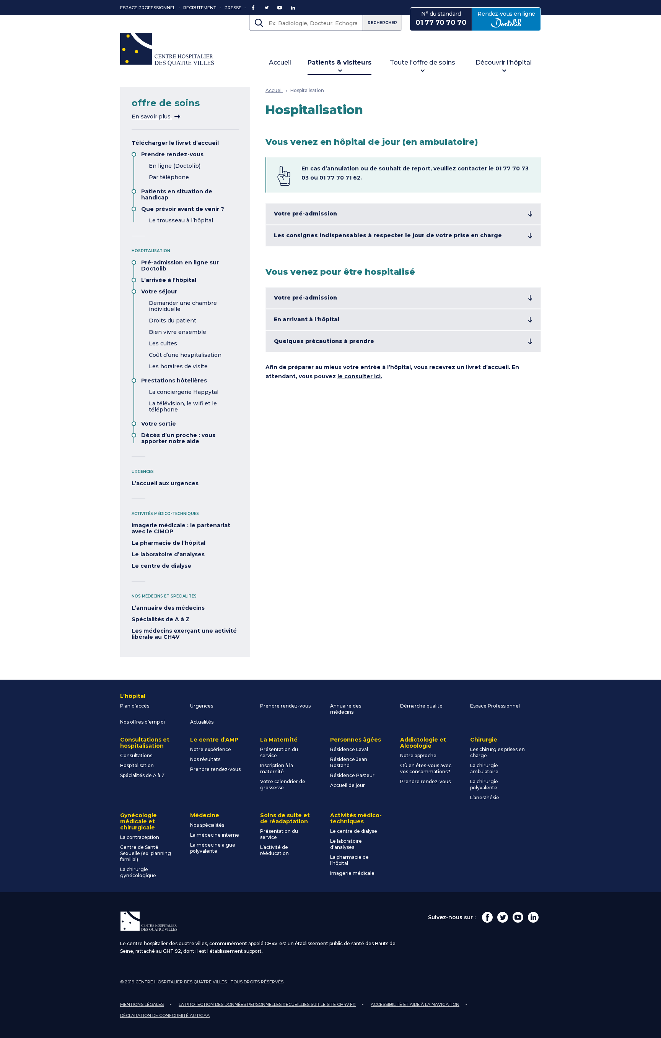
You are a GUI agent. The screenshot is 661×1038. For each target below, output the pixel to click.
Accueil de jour (347, 785)
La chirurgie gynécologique (138, 872)
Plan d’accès (134, 706)
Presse (233, 7)
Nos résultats (205, 759)
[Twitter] (502, 917)
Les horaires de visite (178, 366)
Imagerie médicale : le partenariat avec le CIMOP (181, 528)
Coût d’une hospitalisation (185, 354)
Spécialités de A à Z (160, 619)
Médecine (204, 815)
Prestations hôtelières (174, 380)
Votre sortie (158, 423)
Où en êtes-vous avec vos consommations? (425, 768)
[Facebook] (487, 917)
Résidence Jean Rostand (348, 762)
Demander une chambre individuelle (183, 306)
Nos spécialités (207, 825)
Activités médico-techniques (356, 818)
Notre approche (418, 755)
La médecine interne (214, 835)
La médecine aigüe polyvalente (212, 848)
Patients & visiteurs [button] (339, 62)
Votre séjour (159, 291)
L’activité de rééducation (274, 850)
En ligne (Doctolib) (174, 165)
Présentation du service (279, 752)
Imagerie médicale (352, 873)
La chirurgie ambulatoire (484, 768)
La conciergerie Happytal (183, 392)
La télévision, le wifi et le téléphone (183, 406)
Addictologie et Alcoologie (423, 742)
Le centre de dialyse (161, 565)
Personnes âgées (355, 739)
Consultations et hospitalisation (144, 742)
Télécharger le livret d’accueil (175, 142)
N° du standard (440, 18)
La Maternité (279, 739)
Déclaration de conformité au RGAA (165, 1015)
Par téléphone (169, 177)
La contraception (139, 837)
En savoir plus (156, 116)
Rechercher (382, 22)
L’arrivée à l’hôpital (168, 280)
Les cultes (163, 343)
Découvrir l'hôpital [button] (503, 62)
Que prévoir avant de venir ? (182, 209)
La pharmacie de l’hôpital (168, 542)
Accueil (280, 62)
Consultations (136, 755)
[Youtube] (518, 917)
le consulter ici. (359, 376)
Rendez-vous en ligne (509, 18)
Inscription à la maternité (276, 768)
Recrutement (199, 7)
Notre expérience (210, 749)
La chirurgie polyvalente (484, 784)
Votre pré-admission (305, 213)
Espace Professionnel (147, 7)
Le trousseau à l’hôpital (181, 220)
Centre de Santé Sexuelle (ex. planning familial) (145, 853)
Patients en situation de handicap (176, 194)
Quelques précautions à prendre (324, 341)
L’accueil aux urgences (165, 483)
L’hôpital (132, 696)
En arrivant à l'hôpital (307, 319)
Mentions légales (142, 1004)
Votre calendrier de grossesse (282, 784)
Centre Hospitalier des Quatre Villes (167, 49)
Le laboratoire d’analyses (168, 554)
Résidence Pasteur (352, 775)
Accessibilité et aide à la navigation (415, 1004)
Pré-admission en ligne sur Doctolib (180, 265)
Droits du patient (172, 320)
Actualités (201, 722)
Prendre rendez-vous (172, 154)
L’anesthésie (484, 797)
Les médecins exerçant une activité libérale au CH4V (184, 633)
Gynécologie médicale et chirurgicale (138, 821)
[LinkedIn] (533, 917)
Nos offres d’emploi (142, 722)
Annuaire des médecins (345, 709)
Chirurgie (483, 739)
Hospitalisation (307, 90)
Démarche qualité (421, 706)
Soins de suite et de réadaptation (285, 818)
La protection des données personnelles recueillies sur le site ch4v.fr (267, 1004)
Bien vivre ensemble (177, 332)
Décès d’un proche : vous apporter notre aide (178, 438)
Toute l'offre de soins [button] (422, 62)
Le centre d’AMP (214, 739)
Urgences (201, 706)
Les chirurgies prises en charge (497, 752)
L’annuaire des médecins (168, 607)
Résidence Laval (349, 749)
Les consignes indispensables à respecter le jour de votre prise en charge (388, 235)
